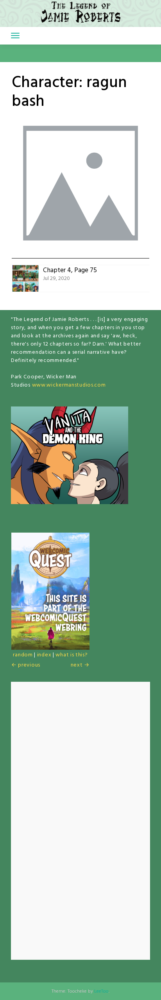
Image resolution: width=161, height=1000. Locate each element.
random (22, 655)
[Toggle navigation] (15, 35)
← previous (25, 665)
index (44, 655)
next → (80, 665)
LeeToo (101, 991)
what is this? (71, 655)
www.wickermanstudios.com (69, 385)
